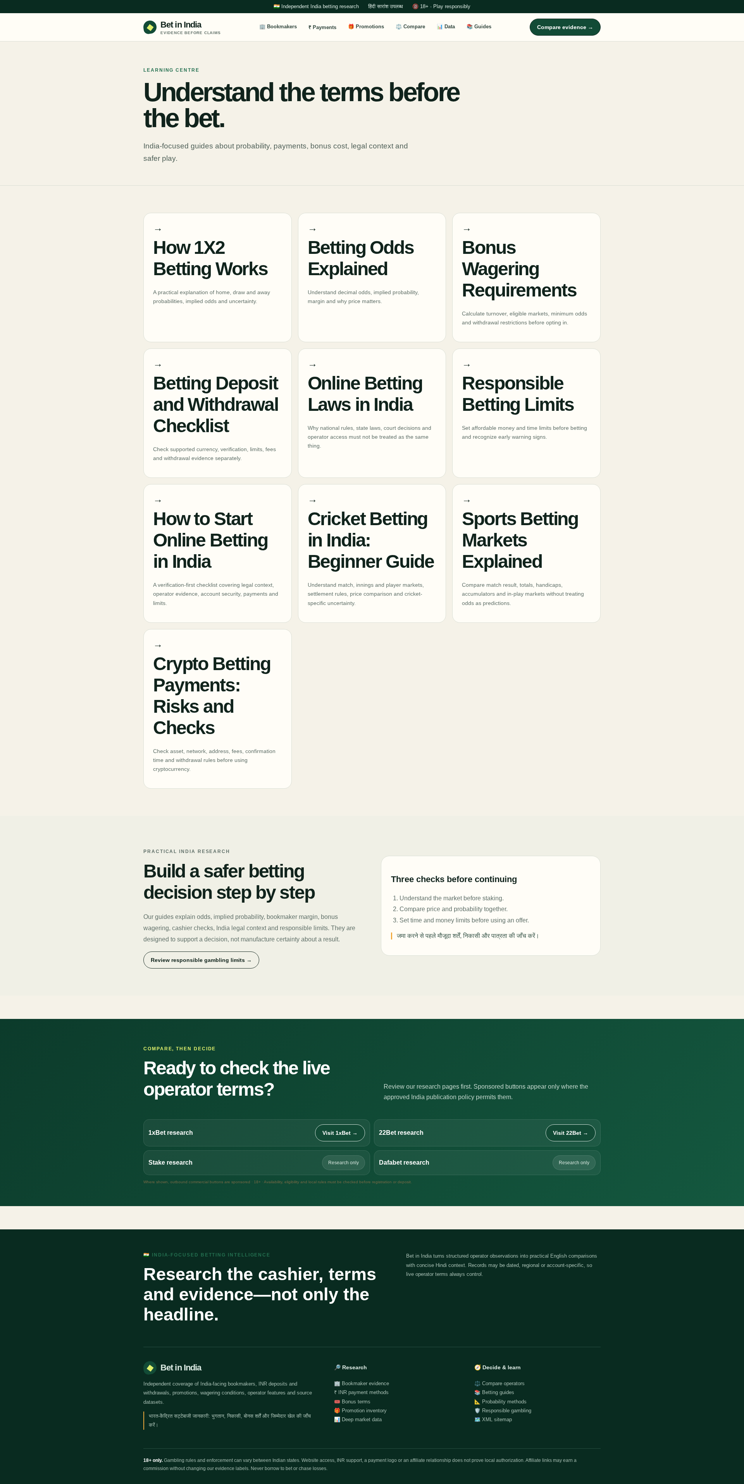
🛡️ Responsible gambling (502, 1410)
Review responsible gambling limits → (201, 960)
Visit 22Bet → (570, 1133)
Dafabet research (404, 1162)
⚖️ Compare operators (499, 1383)
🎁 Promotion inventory (360, 1410)
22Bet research (401, 1132)
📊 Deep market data (358, 1419)
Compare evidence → (565, 27)
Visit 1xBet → (340, 1133)
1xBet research (170, 1132)
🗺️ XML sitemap (493, 1419)
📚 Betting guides (494, 1392)
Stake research (170, 1162)
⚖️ (410, 26)
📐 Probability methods (500, 1402)
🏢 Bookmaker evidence (361, 1383)
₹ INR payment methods (361, 1392)
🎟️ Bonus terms (352, 1402)
